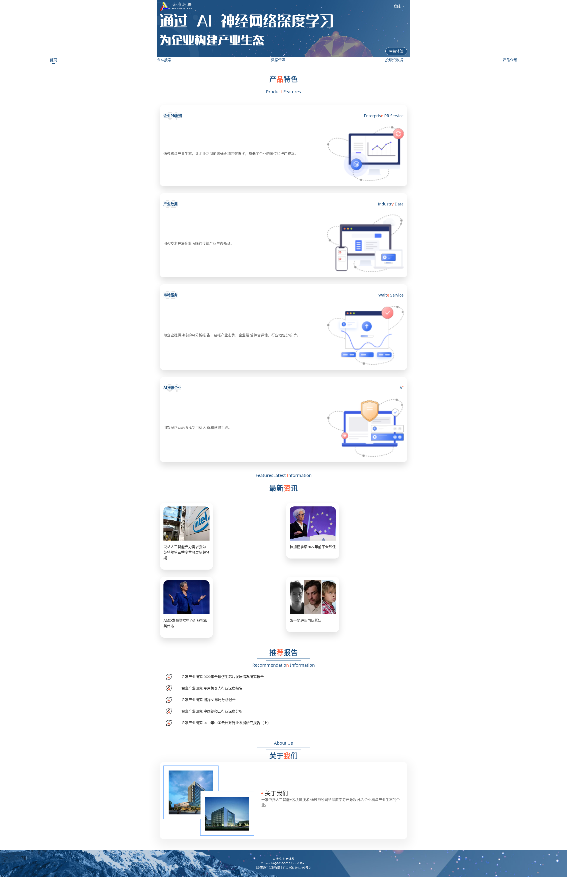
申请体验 (396, 51)
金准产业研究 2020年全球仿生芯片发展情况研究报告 (222, 677)
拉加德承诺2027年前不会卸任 (313, 547)
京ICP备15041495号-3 (297, 867)
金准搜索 (164, 60)
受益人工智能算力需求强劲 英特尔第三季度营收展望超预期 (186, 552)
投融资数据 (394, 60)
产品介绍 (510, 60)
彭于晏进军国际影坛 (306, 620)
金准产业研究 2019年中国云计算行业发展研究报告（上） (226, 723)
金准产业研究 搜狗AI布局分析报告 (208, 700)
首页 (53, 60)
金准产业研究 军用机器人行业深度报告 (212, 688)
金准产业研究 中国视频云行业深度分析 (212, 711)
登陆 (398, 6)
